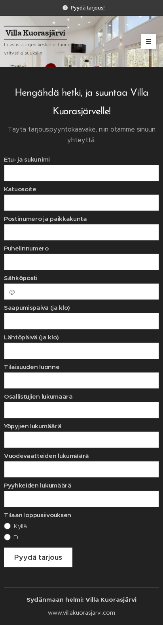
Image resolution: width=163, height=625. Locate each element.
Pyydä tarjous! (88, 7)
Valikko (148, 41)
